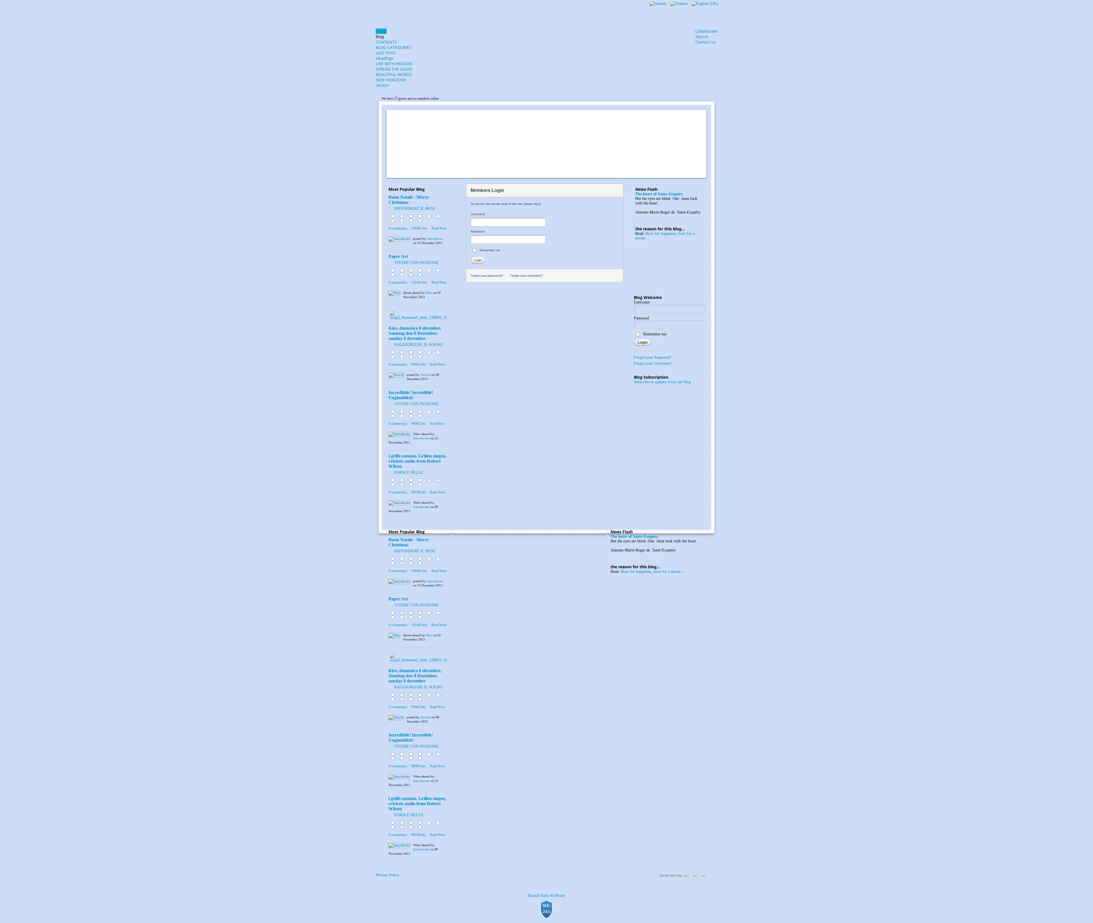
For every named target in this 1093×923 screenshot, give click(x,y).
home (381, 31)
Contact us (705, 42)
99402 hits (418, 364)
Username (478, 214)
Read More (439, 228)
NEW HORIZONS (391, 80)
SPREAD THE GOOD (394, 69)
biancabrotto (435, 238)
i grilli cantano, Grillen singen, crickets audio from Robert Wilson (417, 461)
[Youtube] (704, 874)
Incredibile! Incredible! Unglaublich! (411, 395)
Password (477, 231)
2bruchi (425, 374)
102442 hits (419, 282)
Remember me (490, 250)
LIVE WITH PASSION (394, 63)
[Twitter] (687, 874)
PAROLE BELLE (409, 472)
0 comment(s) (398, 228)
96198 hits (418, 492)
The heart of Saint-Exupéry (659, 194)
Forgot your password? (487, 275)
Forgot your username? (526, 275)
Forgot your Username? (653, 363)
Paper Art (398, 256)
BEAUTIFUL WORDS (394, 74)
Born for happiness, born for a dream (651, 571)
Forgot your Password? (652, 357)
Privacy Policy (387, 875)
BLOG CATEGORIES (393, 47)
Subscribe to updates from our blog (662, 382)
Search (701, 36)
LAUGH (382, 85)
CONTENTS (386, 42)
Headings (385, 58)
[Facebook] (695, 874)
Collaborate (706, 31)
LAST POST (386, 53)
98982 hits (418, 424)
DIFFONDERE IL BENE (415, 208)
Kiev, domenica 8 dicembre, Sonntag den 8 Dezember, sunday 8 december (415, 333)
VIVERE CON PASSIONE (416, 263)
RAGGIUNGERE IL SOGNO (418, 344)
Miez (429, 292)
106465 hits (419, 228)
